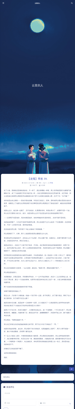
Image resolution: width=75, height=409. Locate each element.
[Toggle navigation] (72, 3)
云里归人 (37, 3)
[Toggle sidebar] (3, 3)
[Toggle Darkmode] (70, 403)
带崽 (51, 183)
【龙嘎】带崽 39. (38, 178)
